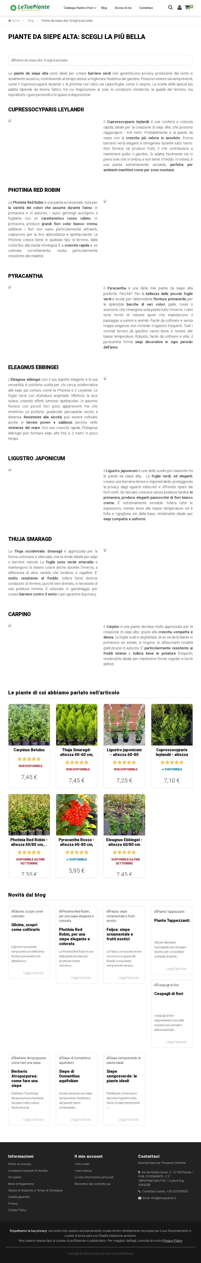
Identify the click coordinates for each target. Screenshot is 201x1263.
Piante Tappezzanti (171, 920)
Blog (31, 20)
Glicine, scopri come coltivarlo (25, 927)
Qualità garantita (18, 1197)
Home (15, 20)
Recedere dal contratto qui (93, 1184)
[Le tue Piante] (29, 8)
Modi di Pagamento (21, 1184)
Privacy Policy (172, 1241)
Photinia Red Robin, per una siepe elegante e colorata (74, 936)
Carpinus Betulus (29, 749)
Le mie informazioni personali (94, 1177)
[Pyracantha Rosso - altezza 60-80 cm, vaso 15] (77, 814)
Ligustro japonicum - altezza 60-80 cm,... (124, 754)
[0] (187, 9)
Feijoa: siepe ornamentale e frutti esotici (120, 934)
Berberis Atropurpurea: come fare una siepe (24, 1078)
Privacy (13, 1203)
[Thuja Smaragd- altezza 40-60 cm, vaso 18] (77, 724)
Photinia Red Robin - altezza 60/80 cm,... (29, 842)
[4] (34, 759)
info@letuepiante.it (163, 1198)
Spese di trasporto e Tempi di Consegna (35, 1190)
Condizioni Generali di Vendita (28, 1170)
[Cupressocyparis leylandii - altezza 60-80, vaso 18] (172, 724)
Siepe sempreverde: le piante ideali (122, 1076)
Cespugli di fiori (168, 993)
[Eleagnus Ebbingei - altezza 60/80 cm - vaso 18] (124, 814)
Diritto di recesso (19, 1164)
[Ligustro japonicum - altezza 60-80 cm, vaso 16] (124, 724)
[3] (29, 759)
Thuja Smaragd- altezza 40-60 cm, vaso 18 (76, 754)
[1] (20, 759)
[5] (38, 759)
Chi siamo (14, 1177)
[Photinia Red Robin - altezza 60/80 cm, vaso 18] (29, 814)
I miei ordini (82, 1164)
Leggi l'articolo (33, 973)
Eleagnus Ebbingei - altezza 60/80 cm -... (124, 844)
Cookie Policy (17, 1210)
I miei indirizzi (83, 1170)
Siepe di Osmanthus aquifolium (69, 1076)
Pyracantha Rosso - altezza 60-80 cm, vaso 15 (77, 844)
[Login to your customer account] (179, 8)
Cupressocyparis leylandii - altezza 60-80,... (172, 754)
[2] (24, 759)
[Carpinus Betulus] (29, 724)
